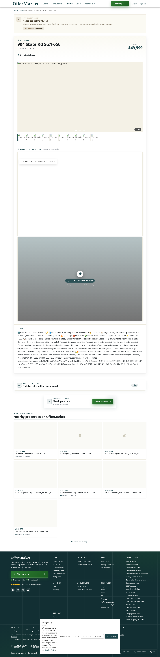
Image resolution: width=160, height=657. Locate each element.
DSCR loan (56, 565)
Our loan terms (58, 568)
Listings (21, 10)
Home (16, 10)
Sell (77, 3)
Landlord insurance (84, 561)
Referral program (107, 602)
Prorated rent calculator (134, 617)
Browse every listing (80, 542)
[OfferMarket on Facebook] (13, 590)
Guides (103, 590)
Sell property (105, 561)
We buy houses (106, 568)
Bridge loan (57, 577)
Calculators (132, 558)
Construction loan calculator (136, 580)
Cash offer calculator (133, 571)
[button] (80, 279)
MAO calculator (131, 610)
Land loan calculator (133, 607)
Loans (45, 3)
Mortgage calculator (133, 614)
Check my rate (120, 4)
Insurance (57, 3)
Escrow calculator (132, 595)
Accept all (111, 636)
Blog (102, 587)
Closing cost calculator (134, 577)
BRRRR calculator (132, 565)
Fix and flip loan (58, 571)
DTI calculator (130, 592)
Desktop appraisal (132, 583)
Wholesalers (81, 587)
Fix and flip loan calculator (135, 601)
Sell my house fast (107, 565)
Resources (106, 583)
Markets (104, 599)
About (55, 617)
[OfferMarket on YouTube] (28, 590)
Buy (69, 3)
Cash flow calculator (133, 568)
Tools (103, 593)
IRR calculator (130, 604)
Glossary (104, 596)
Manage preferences (69, 636)
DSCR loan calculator (133, 589)
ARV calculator (131, 561)
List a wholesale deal (84, 590)
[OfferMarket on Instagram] (18, 590)
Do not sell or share (92, 636)
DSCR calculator (131, 586)
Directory (56, 590)
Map (54, 587)
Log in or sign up (139, 4)
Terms (35, 639)
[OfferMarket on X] (23, 590)
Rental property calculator (135, 620)
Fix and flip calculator (133, 598)
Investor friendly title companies (108, 606)
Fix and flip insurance (84, 565)
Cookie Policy (50, 650)
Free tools (88, 3)
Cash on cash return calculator (137, 574)
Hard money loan (59, 574)
